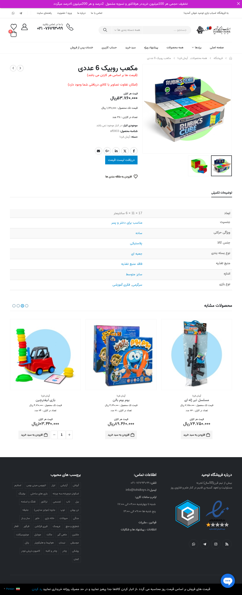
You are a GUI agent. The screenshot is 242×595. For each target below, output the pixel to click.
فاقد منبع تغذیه (131, 264)
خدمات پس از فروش (81, 47)
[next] (13, 68)
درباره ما (81, 13)
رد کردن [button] (37, 589)
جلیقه (25, 510)
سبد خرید (130, 47)
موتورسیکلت (22, 534)
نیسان (62, 543)
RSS (227, 544)
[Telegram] (20, 13)
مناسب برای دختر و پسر (126, 222)
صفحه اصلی (217, 47)
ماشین (75, 534)
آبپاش (76, 485)
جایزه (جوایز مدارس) (44, 510)
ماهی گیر (62, 534)
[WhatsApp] (13, 13)
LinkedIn (116, 151)
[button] (226, 108)
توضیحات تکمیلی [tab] (221, 192)
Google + (107, 151)
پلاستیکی (136, 243)
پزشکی (75, 551)
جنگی (76, 518)
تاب (68, 502)
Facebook (134, 151)
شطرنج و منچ (72, 526)
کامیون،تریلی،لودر (30, 551)
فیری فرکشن (41, 526)
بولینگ (21, 493)
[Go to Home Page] (230, 58)
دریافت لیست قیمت (121, 160)
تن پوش (74, 510)
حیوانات (64, 518)
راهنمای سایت (44, 13)
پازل (27, 543)
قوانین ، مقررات (147, 522)
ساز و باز (25, 518)
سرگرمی (137, 285)
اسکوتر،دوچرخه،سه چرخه (66, 493)
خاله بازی (49, 518)
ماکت (49, 534)
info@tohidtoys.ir (137, 489)
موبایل (37, 534)
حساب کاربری (109, 47)
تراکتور (44, 502)
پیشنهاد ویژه (151, 47)
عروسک (56, 526)
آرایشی (64, 485)
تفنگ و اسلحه (28, 502)
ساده (139, 233)
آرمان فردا (125, 137)
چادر (64, 551)
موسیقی (74, 543)
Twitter (125, 151)
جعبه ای (136, 254)
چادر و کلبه (51, 551)
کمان (76, 559)
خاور (37, 518)
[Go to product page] (196, 354)
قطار (16, 526)
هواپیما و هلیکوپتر (44, 543)
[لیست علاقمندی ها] (13, 27)
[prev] (20, 68)
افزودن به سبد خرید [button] (194, 435)
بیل (77, 502)
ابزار (53, 485)
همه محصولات (175, 47)
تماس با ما (96, 13)
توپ (62, 510)
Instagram (215, 544)
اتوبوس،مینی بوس (36, 485)
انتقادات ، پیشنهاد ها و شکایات (138, 529)
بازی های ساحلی (39, 493)
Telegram (204, 544)
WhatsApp (193, 544)
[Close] (238, 3)
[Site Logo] (213, 30)
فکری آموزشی (121, 285)
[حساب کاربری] (24, 27)
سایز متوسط (134, 274)
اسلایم (17, 485)
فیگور (26, 526)
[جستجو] (105, 30)
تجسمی (57, 502)
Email (98, 151)
